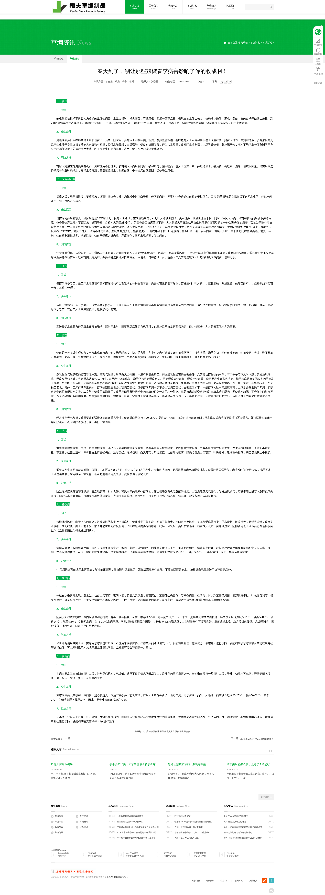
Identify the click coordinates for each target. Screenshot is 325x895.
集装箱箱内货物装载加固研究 (130, 821)
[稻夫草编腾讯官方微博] (271, 880)
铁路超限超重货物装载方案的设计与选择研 (243, 838)
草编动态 (58, 58)
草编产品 (173, 7)
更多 (188, 731)
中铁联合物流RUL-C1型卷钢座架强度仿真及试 (138, 827)
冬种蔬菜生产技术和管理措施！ (257, 739)
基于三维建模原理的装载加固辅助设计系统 (243, 827)
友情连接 (253, 880)
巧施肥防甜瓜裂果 (62, 764)
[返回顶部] (318, 80)
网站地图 (265, 797)
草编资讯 (192, 7)
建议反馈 (210, 880)
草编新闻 (267, 42)
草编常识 (59, 827)
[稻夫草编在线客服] (318, 51)
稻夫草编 (243, 42)
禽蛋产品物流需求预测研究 (236, 816)
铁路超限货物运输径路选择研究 (238, 832)
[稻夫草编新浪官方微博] (264, 880)
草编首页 (134, 7)
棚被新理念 (57, 739)
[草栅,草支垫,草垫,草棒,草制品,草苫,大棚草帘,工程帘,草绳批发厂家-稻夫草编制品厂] (81, 7)
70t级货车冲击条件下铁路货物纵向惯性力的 (136, 832)
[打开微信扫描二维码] (318, 61)
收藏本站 (239, 880)
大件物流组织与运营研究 (235, 821)
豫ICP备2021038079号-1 (117, 877)
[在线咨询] (318, 42)
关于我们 (153, 7)
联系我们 (230, 7)
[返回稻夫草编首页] (318, 32)
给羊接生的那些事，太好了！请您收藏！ (193, 832)
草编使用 (59, 832)
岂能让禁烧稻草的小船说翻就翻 (187, 764)
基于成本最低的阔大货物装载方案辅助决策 (136, 838)
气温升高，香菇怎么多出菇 (187, 838)
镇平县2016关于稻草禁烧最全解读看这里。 (194, 821)
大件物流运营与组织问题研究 (130, 816)
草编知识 (211, 7)
